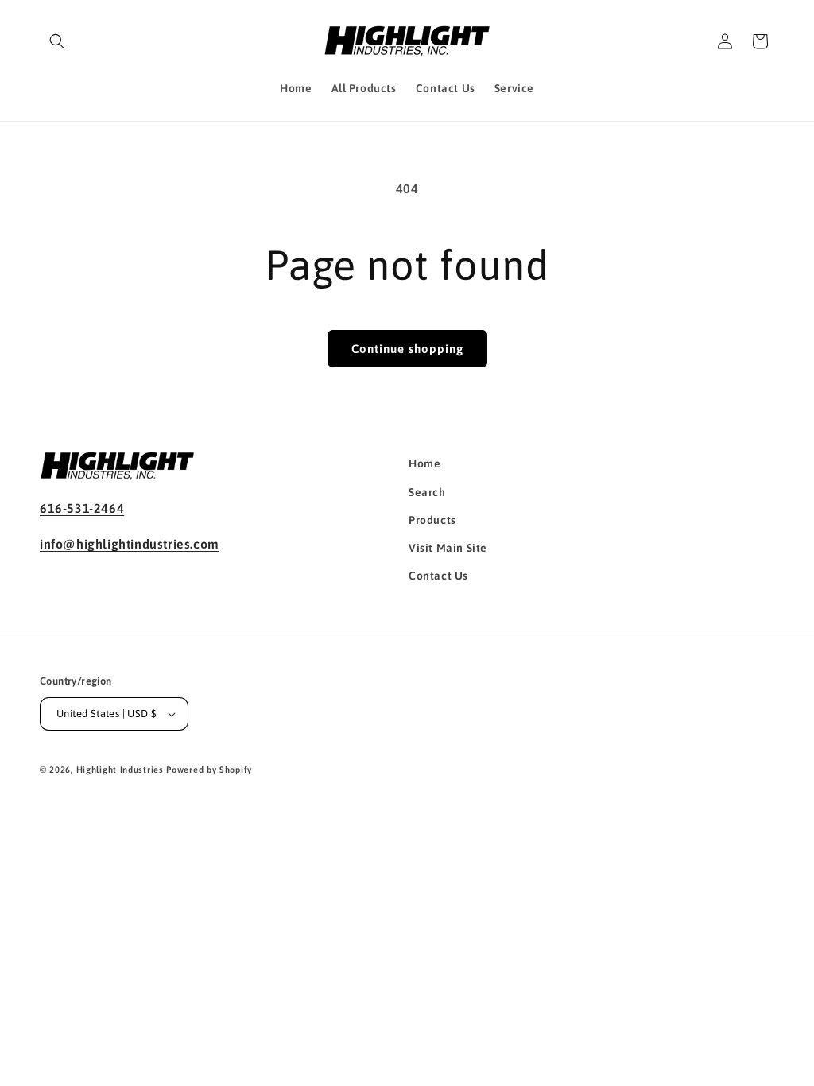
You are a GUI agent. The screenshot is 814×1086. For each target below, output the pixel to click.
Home (424, 463)
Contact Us (438, 575)
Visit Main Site (448, 547)
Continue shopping (407, 348)
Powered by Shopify (209, 769)
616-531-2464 (82, 508)
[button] (57, 41)
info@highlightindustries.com (129, 544)
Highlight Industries (120, 769)
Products (432, 520)
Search (427, 492)
